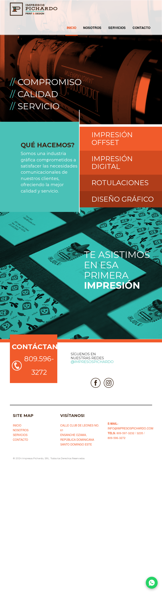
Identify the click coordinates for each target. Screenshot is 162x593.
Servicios (20, 435)
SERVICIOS (117, 27)
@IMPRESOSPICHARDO (92, 362)
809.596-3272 (39, 365)
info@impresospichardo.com (130, 428)
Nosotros (20, 430)
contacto (20, 440)
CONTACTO (141, 27)
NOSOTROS (92, 27)
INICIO (71, 27)
